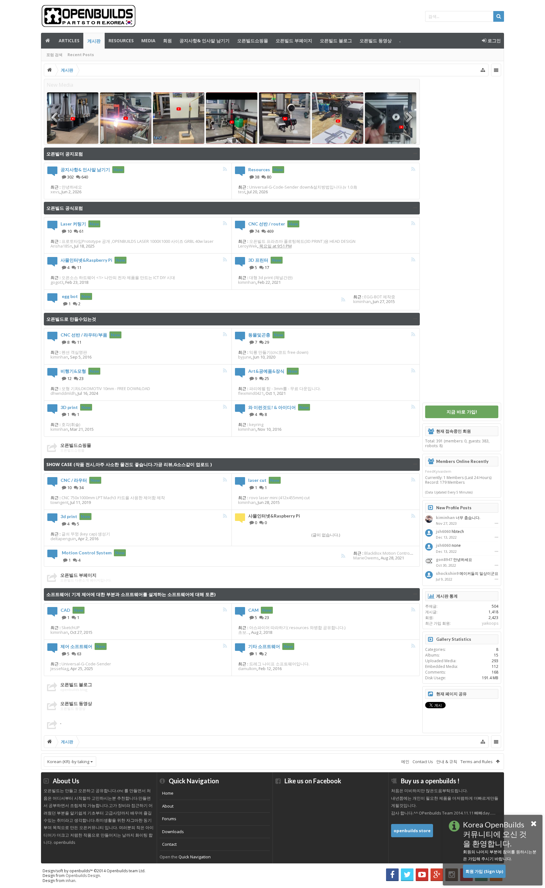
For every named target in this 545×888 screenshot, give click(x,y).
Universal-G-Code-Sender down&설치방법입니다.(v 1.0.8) (303, 187)
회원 (167, 41)
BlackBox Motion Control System (395, 553)
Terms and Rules (476, 761)
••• (496, 523)
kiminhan (247, 282)
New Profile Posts (454, 507)
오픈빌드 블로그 (336, 41)
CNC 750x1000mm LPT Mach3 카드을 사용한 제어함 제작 (113, 497)
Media (148, 41)
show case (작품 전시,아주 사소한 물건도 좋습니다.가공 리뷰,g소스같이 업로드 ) (129, 464)
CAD (65, 610)
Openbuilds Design (83, 875)
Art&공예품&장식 (266, 371)
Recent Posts (80, 54)
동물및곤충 (259, 334)
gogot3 (56, 282)
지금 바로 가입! (462, 412)
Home (167, 793)
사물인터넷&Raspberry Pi (86, 260)
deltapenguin (63, 538)
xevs (55, 192)
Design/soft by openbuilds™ (94, 870)
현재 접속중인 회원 (453, 431)
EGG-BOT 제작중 (379, 297)
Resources (121, 41)
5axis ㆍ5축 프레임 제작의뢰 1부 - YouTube (401, 137)
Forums (169, 818)
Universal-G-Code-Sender (86, 664)
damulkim (247, 668)
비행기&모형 (73, 371)
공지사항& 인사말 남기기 (204, 41)
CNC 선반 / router (266, 223)
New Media (60, 84)
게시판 (94, 41)
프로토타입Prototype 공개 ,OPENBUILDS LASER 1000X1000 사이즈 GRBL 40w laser (138, 241)
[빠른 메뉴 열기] (483, 70)
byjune (244, 357)
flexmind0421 (251, 393)
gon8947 (444, 559)
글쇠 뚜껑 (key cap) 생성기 (86, 534)
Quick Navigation (195, 857)
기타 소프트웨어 (264, 646)
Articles (69, 41)
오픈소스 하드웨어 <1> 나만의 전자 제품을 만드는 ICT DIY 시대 (118, 277)
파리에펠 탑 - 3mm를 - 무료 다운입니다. (285, 388)
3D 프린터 (258, 260)
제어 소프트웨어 (76, 646)
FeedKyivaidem (438, 471)
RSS (225, 169)
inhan (70, 880)
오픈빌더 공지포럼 (64, 154)
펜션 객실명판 (74, 352)
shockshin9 (447, 573)
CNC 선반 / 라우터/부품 (84, 334)
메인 (48, 41)
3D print (69, 407)
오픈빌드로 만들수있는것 (71, 319)
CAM (253, 610)
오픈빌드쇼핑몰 (252, 41)
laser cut (257, 480)
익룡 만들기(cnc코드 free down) (278, 352)
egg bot (70, 296)
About (167, 806)
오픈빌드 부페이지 (294, 41)
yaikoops (490, 623)
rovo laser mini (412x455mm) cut (279, 497)
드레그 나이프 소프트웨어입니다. (279, 664)
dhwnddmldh (63, 393)
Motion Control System (87, 552)
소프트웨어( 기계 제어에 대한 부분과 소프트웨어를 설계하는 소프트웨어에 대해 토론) (131, 594)
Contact (169, 844)
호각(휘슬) (71, 424)
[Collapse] (415, 154)
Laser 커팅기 (73, 223)
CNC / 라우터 (74, 480)
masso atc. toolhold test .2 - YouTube (80, 137)
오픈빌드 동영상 (376, 41)
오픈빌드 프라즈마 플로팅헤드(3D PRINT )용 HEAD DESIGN (302, 241)
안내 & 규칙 (446, 761)
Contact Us (423, 761)
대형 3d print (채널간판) (270, 277)
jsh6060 (443, 531)
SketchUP (71, 627)
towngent (59, 502)
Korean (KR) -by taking (68, 761)
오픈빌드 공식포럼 (64, 208)
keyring (256, 424)
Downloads (173, 831)
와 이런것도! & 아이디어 (272, 407)
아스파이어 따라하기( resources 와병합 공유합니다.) (297, 627)
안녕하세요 (72, 187)
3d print (69, 516)
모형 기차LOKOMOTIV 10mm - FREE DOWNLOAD (106, 388)
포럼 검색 (54, 54)
